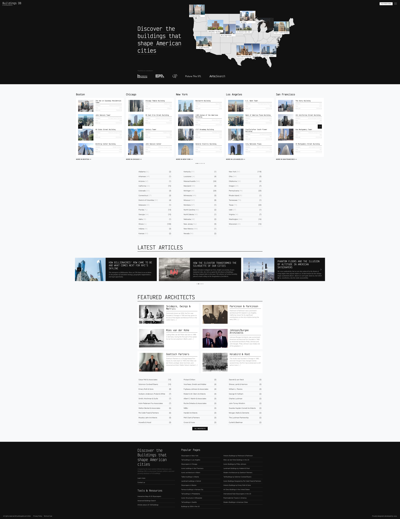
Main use (98, 108)
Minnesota (190, 195)
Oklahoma (235, 181)
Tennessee (235, 200)
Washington (235, 219)
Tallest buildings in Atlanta (190, 477)
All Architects (200, 428)
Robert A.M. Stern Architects (195, 394)
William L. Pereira (235, 389)
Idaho (142, 219)
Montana (189, 205)
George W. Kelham (236, 394)
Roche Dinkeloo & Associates (195, 403)
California (144, 186)
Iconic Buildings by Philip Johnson (234, 464)
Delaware (144, 205)
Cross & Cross (189, 422)
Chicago (81, 94)
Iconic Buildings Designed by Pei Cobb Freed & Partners (242, 481)
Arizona (143, 181)
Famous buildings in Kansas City (192, 489)
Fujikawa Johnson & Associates (196, 389)
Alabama (144, 172)
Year (97, 106)
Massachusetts (192, 181)
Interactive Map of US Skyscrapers (149, 496)
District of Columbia (148, 200)
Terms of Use (48, 516)
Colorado (144, 191)
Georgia (144, 214)
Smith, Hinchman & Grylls (148, 399)
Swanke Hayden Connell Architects (242, 408)
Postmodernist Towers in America (234, 498)
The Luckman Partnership (239, 418)
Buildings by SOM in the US (190, 506)
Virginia (233, 214)
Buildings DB (11, 3)
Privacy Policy (37, 516)
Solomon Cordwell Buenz (148, 384)
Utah (232, 210)
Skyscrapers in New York (189, 456)
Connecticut (145, 195)
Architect (98, 103)
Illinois (143, 224)
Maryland (189, 186)
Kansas (143, 233)
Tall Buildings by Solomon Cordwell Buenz (237, 477)
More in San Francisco (235, 159)
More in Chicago (83, 159)
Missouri (189, 200)
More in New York (133, 159)
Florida (143, 210)
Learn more (141, 478)
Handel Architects (190, 413)
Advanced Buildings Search (147, 501)
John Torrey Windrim (237, 403)
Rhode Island (235, 195)
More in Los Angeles (184, 159)
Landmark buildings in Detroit (191, 481)
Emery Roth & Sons (146, 389)
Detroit (281, 94)
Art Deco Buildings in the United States (236, 489)
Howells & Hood (145, 422)
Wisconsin (235, 224)
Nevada (188, 233)
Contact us (141, 482)
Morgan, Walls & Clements (239, 413)
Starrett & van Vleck (236, 380)
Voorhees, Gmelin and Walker (195, 384)
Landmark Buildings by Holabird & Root (236, 468)
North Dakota (191, 214)
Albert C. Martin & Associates (195, 399)
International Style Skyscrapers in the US (237, 494)
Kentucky (189, 172)
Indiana (143, 229)
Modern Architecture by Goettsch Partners (237, 473)
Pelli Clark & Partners (192, 418)
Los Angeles (184, 94)
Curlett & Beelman (236, 422)
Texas (233, 205)
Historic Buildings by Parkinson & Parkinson (238, 456)
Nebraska (189, 219)
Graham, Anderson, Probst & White (152, 394)
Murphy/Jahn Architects (148, 418)
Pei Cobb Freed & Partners (149, 413)
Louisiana (189, 176)
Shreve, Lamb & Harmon (238, 384)
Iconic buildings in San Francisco (192, 468)
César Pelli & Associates (148, 380)
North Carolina (191, 210)
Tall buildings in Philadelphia (190, 494)
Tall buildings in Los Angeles (190, 460)
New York (132, 94)
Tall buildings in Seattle (189, 502)
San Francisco (235, 94)
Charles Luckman (235, 399)
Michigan (189, 191)
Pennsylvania (236, 191)
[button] (80, 126)
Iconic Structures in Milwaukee (191, 498)
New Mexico (191, 229)
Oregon (234, 186)
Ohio (233, 176)
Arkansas (144, 176)
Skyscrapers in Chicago (189, 464)
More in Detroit (282, 159)
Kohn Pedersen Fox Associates (151, 403)
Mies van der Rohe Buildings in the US (236, 460)
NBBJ (186, 408)
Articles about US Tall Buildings (148, 505)
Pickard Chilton (189, 380)
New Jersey (190, 224)
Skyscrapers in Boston (188, 485)
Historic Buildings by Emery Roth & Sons (237, 485)
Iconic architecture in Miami (190, 473)
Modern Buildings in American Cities (235, 502)
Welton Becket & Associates (149, 408)
